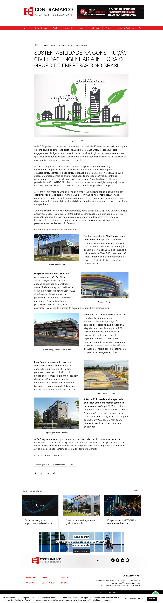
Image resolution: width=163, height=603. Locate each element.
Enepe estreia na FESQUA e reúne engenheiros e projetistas (121, 522)
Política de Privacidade (107, 592)
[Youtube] (127, 560)
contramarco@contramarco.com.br (126, 583)
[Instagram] (113, 560)
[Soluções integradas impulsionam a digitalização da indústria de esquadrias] (40, 505)
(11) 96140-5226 (133, 580)
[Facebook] (117, 560)
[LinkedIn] (122, 560)
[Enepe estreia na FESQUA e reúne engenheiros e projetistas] (122, 505)
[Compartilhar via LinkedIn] (48, 473)
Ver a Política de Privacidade (100, 600)
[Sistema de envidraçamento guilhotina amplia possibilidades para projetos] (81, 505)
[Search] (140, 28)
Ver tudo (137, 490)
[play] (138, 7)
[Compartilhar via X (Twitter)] (41, 473)
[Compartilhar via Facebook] (35, 473)
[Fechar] (159, 598)
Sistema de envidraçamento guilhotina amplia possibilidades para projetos (80, 522)
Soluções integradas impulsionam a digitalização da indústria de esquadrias (39, 522)
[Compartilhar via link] (54, 473)
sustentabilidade (59, 464)
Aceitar (152, 598)
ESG (72, 464)
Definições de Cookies (134, 598)
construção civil (42, 464)
